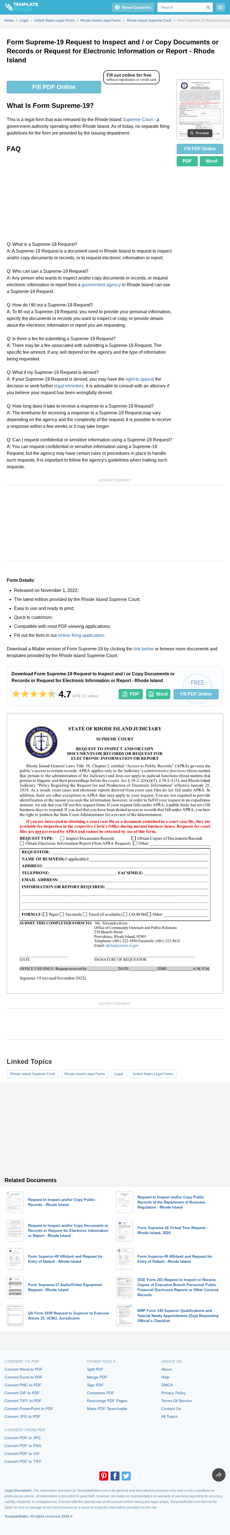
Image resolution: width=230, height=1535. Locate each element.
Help (165, 1377)
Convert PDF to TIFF (23, 1461)
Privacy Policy (173, 1393)
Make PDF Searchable (107, 1408)
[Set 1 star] (16, 694)
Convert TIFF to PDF (23, 1400)
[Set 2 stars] (24, 694)
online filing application (81, 635)
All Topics (169, 1416)
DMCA (167, 1385)
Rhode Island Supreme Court (32, 1074)
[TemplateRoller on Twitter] (126, 1476)
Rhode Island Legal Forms (85, 1074)
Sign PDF (95, 1385)
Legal (118, 1074)
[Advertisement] (89, 199)
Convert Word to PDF (23, 1369)
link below (144, 648)
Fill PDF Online (53, 86)
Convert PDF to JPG (22, 1438)
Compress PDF (100, 1393)
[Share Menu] (219, 1475)
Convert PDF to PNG (23, 1445)
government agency (101, 284)
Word (211, 161)
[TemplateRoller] (19, 7)
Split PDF (95, 1369)
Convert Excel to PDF (23, 1377)
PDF (187, 161)
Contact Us (171, 1408)
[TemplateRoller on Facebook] (115, 1476)
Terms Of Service (176, 1400)
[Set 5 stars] (51, 694)
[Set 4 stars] (42, 694)
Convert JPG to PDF (22, 1416)
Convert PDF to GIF (22, 1453)
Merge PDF (97, 1377)
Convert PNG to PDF (23, 1385)
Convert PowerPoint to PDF (28, 1408)
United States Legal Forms (153, 1074)
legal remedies (69, 385)
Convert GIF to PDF (22, 1393)
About (166, 1369)
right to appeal (140, 379)
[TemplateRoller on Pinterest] (103, 1476)
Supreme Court (138, 119)
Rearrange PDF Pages (107, 1400)
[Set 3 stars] (33, 694)
